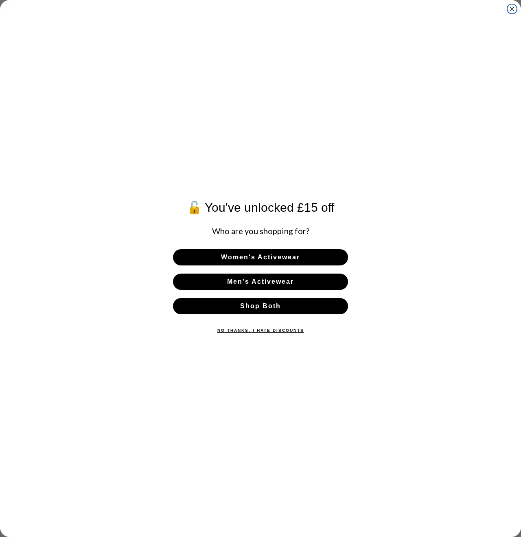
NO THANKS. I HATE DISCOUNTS (260, 330)
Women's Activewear (260, 257)
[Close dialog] (512, 9)
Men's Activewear (260, 281)
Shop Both (260, 305)
